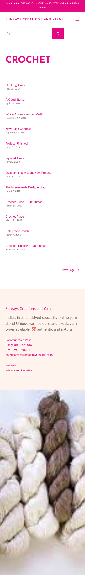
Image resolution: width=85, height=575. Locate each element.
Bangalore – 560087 (19, 344)
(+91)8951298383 (18, 349)
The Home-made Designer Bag (25, 187)
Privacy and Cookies (19, 370)
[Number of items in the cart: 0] (8, 34)
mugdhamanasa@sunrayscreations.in (29, 354)
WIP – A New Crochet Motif (24, 114)
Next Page (70, 270)
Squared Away (15, 158)
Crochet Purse (15, 216)
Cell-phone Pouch (17, 231)
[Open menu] (77, 19)
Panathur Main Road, (19, 340)
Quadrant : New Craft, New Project (28, 172)
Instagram (12, 365)
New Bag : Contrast (18, 128)
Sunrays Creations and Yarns (35, 19)
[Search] (58, 33)
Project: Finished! (17, 143)
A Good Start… (15, 99)
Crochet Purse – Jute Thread (24, 202)
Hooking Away (15, 85)
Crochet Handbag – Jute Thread (26, 245)
